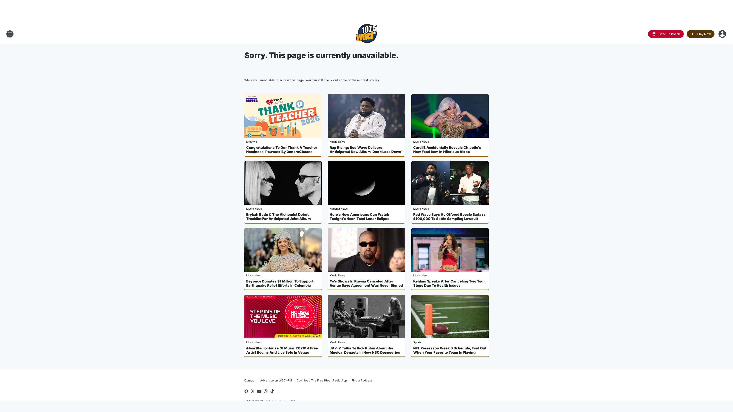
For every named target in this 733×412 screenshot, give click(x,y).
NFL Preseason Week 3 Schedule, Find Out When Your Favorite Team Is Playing (449, 350)
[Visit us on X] (252, 391)
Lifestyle (251, 141)
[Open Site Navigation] (10, 34)
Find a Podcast (361, 380)
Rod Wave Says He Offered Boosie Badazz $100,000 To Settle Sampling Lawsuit (449, 216)
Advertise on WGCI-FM (276, 380)
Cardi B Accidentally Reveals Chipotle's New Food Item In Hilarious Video (447, 150)
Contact (250, 380)
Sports (417, 342)
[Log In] (722, 34)
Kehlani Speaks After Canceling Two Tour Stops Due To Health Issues (449, 283)
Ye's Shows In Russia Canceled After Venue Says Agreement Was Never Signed (366, 283)
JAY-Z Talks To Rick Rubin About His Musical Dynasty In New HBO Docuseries (365, 350)
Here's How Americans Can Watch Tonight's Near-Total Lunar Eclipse (359, 216)
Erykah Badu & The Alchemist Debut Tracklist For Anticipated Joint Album (278, 216)
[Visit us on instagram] (265, 391)
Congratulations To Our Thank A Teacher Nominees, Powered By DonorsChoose (281, 150)
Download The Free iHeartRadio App (321, 380)
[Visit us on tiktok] (272, 391)
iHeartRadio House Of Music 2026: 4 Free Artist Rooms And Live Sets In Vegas (282, 350)
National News (339, 208)
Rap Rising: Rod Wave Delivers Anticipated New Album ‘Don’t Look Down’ (366, 150)
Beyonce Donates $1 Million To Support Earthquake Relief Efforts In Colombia (279, 283)
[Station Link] (366, 34)
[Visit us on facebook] (246, 391)
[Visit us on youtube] (259, 391)
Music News (337, 141)
